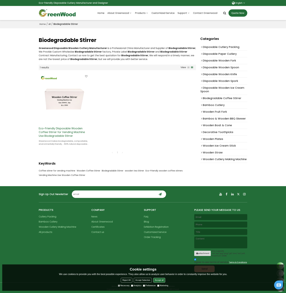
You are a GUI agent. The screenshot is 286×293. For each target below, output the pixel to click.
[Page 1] (112, 152)
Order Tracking (152, 237)
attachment (204, 253)
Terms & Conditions (238, 262)
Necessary (125, 285)
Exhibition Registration (156, 227)
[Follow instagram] (244, 194)
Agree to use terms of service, (220, 262)
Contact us (97, 232)
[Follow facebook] (226, 194)
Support (182, 13)
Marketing (164, 285)
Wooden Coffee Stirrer (88, 170)
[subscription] (160, 194)
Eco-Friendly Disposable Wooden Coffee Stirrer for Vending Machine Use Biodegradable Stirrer (62, 132)
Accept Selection (142, 280)
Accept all (159, 280)
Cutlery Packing (47, 216)
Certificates (98, 227)
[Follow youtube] (220, 194)
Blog (146, 221)
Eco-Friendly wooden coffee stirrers (164, 170)
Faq (146, 216)
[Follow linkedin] (232, 194)
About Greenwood (118, 13)
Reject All (126, 280)
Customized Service (163, 13)
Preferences (150, 285)
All (49, 24)
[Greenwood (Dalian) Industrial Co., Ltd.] (57, 13)
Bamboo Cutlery (48, 221)
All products (45, 232)
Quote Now (237, 13)
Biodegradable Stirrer (112, 170)
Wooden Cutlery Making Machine (57, 227)
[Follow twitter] (238, 194)
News (94, 216)
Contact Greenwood (205, 13)
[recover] (278, 288)
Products (140, 13)
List (188, 67)
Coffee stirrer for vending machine (57, 170)
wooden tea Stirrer (134, 170)
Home (100, 13)
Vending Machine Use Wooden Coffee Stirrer (62, 175)
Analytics (137, 285)
